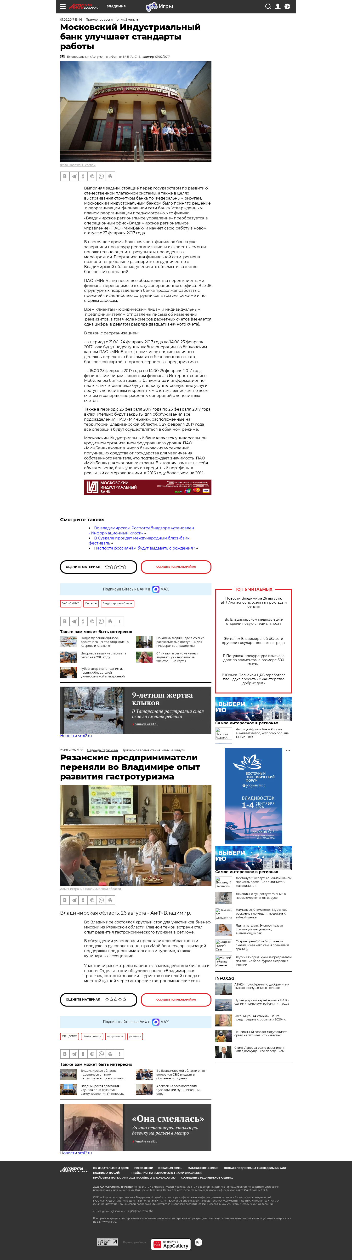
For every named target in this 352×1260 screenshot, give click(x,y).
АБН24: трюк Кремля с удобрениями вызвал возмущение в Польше (261, 986)
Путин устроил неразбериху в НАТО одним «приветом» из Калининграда (261, 1002)
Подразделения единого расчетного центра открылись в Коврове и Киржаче (105, 641)
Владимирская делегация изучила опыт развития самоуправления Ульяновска (103, 1089)
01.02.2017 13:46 (71, 19)
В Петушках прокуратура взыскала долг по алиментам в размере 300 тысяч (253, 660)
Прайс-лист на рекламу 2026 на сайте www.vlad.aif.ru (134, 1177)
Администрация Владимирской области (90, 889)
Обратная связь (170, 1168)
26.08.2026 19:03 (71, 750)
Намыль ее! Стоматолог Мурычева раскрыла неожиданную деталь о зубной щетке (261, 913)
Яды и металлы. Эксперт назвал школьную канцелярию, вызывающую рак (259, 929)
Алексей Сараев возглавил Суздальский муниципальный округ (178, 1089)
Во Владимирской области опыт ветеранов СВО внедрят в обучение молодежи (180, 1074)
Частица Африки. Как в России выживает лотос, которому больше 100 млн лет (262, 733)
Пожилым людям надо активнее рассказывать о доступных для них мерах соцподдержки (180, 641)
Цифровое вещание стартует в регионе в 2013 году (103, 655)
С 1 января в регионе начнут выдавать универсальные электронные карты (177, 657)
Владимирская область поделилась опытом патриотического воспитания (103, 1074)
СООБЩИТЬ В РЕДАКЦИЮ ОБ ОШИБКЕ (207, 1177)
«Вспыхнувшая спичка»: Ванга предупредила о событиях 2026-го (260, 1017)
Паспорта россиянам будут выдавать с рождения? (144, 548)
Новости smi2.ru (76, 735)
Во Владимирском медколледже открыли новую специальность (254, 622)
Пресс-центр (143, 1168)
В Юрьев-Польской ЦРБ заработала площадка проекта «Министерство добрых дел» (253, 679)
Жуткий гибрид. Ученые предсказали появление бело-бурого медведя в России (264, 961)
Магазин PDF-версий (203, 1168)
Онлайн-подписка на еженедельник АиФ (255, 1168)
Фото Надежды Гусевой (78, 165)
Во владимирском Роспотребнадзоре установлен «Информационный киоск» (141, 530)
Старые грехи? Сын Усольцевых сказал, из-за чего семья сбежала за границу (263, 945)
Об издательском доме (111, 1168)
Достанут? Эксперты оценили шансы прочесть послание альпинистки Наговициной (263, 882)
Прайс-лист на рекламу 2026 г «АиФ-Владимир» (166, 1172)
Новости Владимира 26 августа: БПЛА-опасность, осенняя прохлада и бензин (254, 602)
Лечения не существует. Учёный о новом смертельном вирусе (261, 895)
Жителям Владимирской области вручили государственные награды (253, 641)
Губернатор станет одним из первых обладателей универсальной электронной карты (103, 674)
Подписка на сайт (106, 1172)
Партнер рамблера (134, 1242)
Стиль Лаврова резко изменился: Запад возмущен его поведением (259, 1049)
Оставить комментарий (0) (176, 566)
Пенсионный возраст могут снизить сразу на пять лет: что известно (261, 1033)
